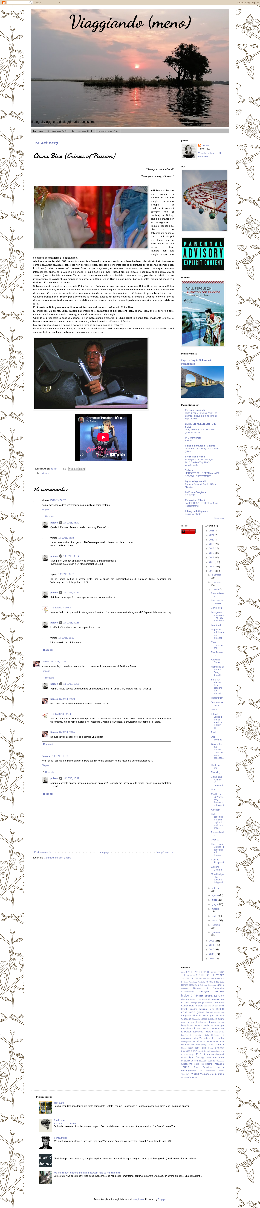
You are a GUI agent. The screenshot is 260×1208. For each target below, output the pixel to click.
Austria (209, 982)
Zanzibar (192, 1077)
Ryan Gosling (196, 1057)
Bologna (203, 985)
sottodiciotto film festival (193, 1061)
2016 (212, 557)
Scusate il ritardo (193, 514)
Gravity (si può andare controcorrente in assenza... (217, 752)
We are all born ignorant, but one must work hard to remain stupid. (87, 1172)
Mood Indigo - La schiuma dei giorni (217, 878)
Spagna (211, 1061)
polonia (201, 1051)
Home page (38, 131)
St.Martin (220, 1061)
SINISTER (190, 495)
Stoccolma (186, 1064)
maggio (215, 909)
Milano (211, 1044)
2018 (212, 548)
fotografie (186, 1015)
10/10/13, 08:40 (71, 522)
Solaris (189, 470)
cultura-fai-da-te (195, 1005)
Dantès (45, 661)
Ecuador (193, 1009)
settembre (217, 888)
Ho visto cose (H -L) (82, 131)
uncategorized (188, 1070)
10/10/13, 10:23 (67, 699)
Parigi (203, 1048)
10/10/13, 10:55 (67, 732)
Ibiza (183, 1022)
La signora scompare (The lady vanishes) (217, 616)
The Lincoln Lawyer (217, 602)
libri (213, 1038)
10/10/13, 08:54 (71, 556)
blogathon (194, 985)
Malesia (210, 1041)
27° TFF (190, 972)
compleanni (204, 999)
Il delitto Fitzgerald (217, 861)
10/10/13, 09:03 (66, 574)
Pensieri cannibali (195, 410)
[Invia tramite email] (70, 469)
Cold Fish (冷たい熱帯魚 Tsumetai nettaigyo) (217, 799)
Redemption (217, 698)
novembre (217, 582)
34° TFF (185, 978)
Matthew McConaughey (193, 1044)
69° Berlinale (213, 978)
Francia (197, 1015)
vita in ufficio (217, 1074)
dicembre (216, 575)
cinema (45, 473)
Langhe (184, 1035)
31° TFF (200, 975)
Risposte (49, 516)
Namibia (219, 1044)
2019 (212, 544)
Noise (214, 709)
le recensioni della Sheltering (204, 1035)
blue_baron (138, 1199)
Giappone (186, 1019)
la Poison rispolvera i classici (197, 1031)
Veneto (221, 1071)
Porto (206, 1051)
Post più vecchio (164, 852)
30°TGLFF (191, 975)
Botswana (212, 985)
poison (54, 522)
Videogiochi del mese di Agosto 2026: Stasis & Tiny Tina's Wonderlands (200, 462)
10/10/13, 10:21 (71, 684)
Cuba (184, 1005)
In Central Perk (193, 437)
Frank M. (46, 756)
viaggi (195, 1073)
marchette (219, 1041)
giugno (215, 904)
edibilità (203, 1009)
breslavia (185, 988)
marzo (215, 920)
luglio (215, 899)
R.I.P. (199, 1054)
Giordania (196, 1019)
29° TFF (207, 972)
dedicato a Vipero (211, 1006)
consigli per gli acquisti (201, 1003)
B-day (216, 982)
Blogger (162, 1199)
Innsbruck (201, 1022)
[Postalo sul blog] (73, 469)
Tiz (52, 607)
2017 (212, 553)
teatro (196, 1064)
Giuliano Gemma (216, 868)
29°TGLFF (215, 972)
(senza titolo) (60, 1138)
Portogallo (213, 1051)
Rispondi (46, 509)
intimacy (211, 1022)
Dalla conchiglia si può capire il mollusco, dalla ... (217, 821)
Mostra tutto (219, 518)
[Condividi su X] (77, 469)
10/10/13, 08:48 (66, 537)
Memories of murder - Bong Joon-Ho (217, 670)
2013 (212, 571)
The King (215, 772)
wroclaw (184, 1077)
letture (207, 1038)
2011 (212, 945)
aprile (215, 916)
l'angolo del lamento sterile (195, 1025)
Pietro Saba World (195, 456)
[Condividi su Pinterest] (83, 469)
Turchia (220, 1067)
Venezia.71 (185, 1074)
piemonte (219, 1048)
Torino (185, 1067)
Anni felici (216, 809)
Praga (191, 1054)
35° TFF (194, 978)
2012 (212, 940)
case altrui (59, 1102)
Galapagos (208, 1015)
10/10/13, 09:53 (63, 607)
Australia (201, 982)
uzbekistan (210, 1071)
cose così (218, 1002)
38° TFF (202, 979)
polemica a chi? (189, 1051)
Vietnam (204, 1074)
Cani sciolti (216, 607)
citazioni (185, 999)
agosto (215, 895)
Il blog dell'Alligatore (196, 511)
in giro (190, 1022)
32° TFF (210, 975)
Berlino (184, 985)
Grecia (204, 1019)
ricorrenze (209, 1054)
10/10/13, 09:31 (71, 592)
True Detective (203, 1067)
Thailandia (218, 1064)
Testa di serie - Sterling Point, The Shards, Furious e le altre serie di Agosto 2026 (201, 416)
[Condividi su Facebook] (80, 469)
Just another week (217, 703)
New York (193, 1048)
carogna (204, 991)
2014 (212, 566)
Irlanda (221, 1022)
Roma (184, 1057)
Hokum (188, 440)
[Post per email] (64, 469)
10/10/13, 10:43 (63, 714)
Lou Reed (216, 625)
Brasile (220, 985)
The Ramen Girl (217, 654)
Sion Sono (218, 1057)
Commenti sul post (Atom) (57, 857)
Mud (213, 789)
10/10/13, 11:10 (66, 637)
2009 (212, 954)
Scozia (208, 1058)
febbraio (216, 925)
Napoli (183, 1048)
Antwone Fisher (215, 661)
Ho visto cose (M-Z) (108, 131)
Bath (222, 982)
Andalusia (193, 982)
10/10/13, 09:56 (71, 622)
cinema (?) (211, 995)
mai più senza (198, 1041)
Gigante (215, 839)
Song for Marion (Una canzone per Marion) (216, 686)
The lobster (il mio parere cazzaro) (65, 1121)
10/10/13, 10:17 (58, 661)
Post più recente (42, 852)
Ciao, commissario (217, 645)
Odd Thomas (216, 738)
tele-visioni (206, 1064)
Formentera (219, 1013)
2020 (212, 539)
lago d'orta (219, 1032)
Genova (220, 1015)
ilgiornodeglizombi (195, 481)
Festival (209, 1012)
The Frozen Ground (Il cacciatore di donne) (217, 849)
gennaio (216, 932)
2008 (212, 958)
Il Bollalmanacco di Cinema (200, 445)
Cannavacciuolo (187, 992)
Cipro (221, 996)
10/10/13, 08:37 (58, 500)
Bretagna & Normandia (208, 988)
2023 (212, 530)
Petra (210, 1048)
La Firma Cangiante (195, 492)
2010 (212, 949)
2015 (212, 562)
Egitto (211, 1009)
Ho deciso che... (216, 766)
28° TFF (198, 972)
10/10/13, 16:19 (71, 778)
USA (201, 1070)
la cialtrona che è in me (212, 1028)
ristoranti (219, 1054)
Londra (220, 1038)
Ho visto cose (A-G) (57, 131)
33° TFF (220, 975)
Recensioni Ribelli (195, 500)
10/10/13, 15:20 (60, 756)
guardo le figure (216, 1019)
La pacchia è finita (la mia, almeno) (217, 633)
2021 (212, 535)
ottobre (215, 589)
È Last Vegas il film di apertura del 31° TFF (216, 721)
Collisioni (193, 999)
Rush (213, 732)
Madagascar (186, 1042)
